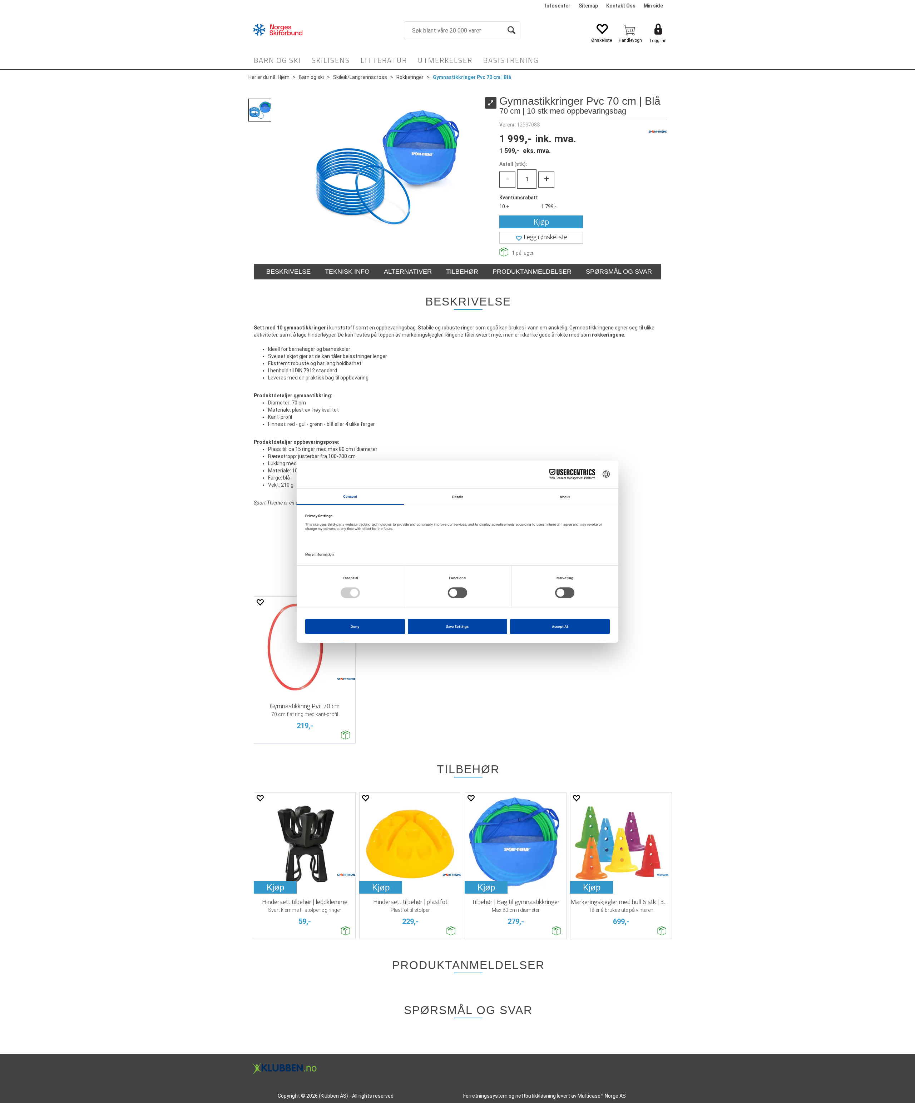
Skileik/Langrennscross (360, 77)
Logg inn (658, 40)
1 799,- (549, 206)
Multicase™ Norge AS (602, 1096)
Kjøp (541, 221)
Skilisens (331, 60)
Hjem (284, 77)
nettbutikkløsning (535, 1096)
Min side (653, 6)
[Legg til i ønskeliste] (260, 602)
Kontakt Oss (620, 6)
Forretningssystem (485, 1096)
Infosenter (557, 6)
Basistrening (511, 60)
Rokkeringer (410, 77)
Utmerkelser (445, 60)
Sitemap (588, 6)
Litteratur (384, 60)
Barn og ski (277, 60)
